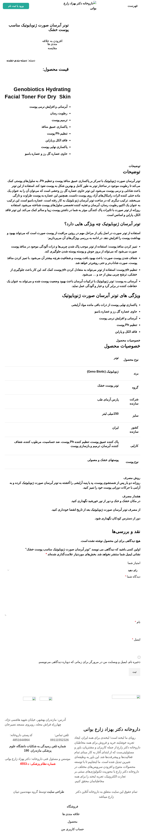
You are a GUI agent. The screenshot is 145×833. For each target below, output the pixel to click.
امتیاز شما (134, 563)
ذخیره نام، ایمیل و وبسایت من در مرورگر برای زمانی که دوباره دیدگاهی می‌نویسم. (89, 662)
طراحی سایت (55, 791)
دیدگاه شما (132, 576)
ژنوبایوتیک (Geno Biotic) (103, 371)
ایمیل (136, 639)
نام (137, 622)
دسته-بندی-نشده (17, 60)
